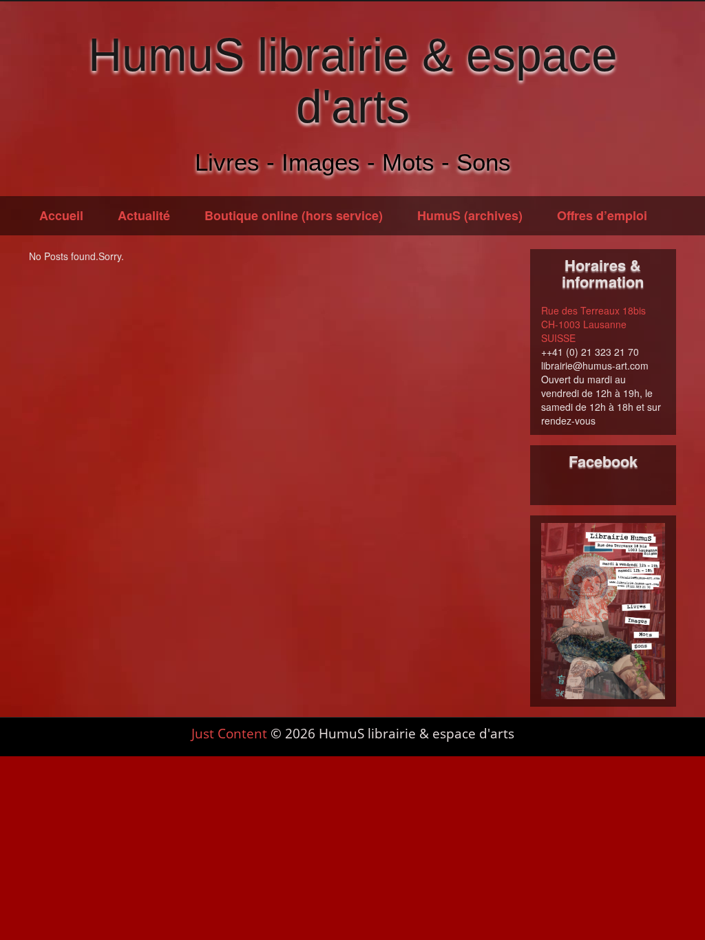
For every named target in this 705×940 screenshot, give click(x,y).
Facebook (603, 461)
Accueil (61, 215)
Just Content (229, 734)
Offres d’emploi (602, 215)
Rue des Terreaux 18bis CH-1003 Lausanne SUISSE (593, 324)
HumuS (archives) (470, 215)
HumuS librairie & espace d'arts (353, 80)
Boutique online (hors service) (293, 215)
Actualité (144, 215)
